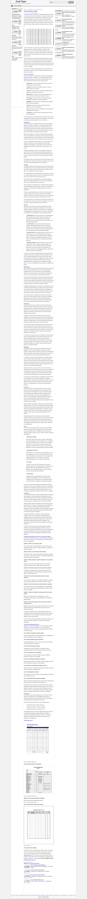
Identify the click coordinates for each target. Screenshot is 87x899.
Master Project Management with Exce (38, 865)
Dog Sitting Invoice (65, 42)
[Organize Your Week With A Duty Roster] (58, 48)
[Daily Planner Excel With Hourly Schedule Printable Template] (15, 31)
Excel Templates (30, 9)
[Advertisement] (17, 85)
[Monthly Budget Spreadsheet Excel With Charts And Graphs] (15, 11)
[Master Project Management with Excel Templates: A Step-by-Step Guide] (27, 867)
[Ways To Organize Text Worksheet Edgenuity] (58, 13)
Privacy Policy (27, 895)
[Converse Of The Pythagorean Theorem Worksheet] (58, 25)
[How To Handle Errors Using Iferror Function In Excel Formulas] (15, 21)
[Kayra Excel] (21, 3)
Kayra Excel (47, 897)
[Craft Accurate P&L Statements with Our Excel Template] (27, 870)
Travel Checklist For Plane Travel (37, 879)
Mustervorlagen (45, 896)
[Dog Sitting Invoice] (58, 43)
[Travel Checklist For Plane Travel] (27, 880)
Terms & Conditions (18, 5)
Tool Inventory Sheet (28, 14)
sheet (30, 862)
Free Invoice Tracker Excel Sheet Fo (38, 874)
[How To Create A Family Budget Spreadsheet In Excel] (15, 52)
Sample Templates (48, 895)
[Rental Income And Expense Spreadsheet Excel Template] (15, 42)
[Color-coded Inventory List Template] (58, 20)
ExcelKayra (30, 858)
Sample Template (41, 895)
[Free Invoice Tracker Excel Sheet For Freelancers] (27, 875)
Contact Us (17, 895)
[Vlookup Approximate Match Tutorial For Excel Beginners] (58, 55)
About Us (13, 895)
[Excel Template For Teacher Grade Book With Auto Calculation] (58, 32)
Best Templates (56, 895)
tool (31, 862)
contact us (33, 859)
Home (25, 9)
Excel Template (70, 895)
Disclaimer (22, 895)
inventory (27, 862)
